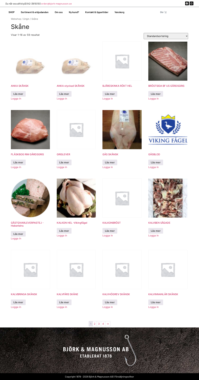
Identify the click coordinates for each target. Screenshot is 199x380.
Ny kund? (74, 12)
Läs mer (18, 93)
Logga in (16, 98)
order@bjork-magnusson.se (56, 3)
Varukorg (119, 12)
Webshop (16, 19)
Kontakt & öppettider (96, 12)
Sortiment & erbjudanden (35, 12)
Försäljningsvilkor (124, 376)
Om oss (59, 12)
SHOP (12, 12)
